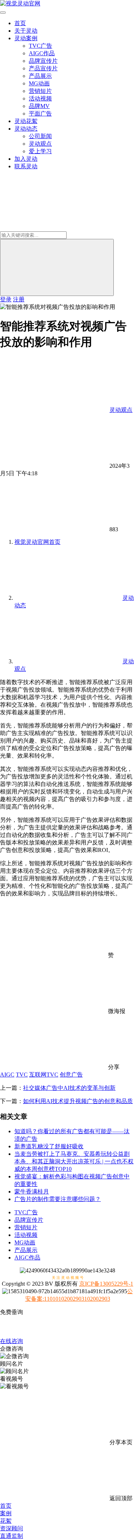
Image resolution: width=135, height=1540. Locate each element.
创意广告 (71, 1075)
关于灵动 (25, 31)
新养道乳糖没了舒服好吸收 (49, 1146)
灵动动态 (25, 129)
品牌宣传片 (43, 61)
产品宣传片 (43, 68)
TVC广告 (40, 46)
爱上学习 (40, 151)
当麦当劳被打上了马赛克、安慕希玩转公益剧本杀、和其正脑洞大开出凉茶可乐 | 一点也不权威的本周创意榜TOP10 (74, 1161)
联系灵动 (25, 166)
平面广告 (40, 113)
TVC (22, 1075)
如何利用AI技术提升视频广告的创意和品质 (78, 1101)
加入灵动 (25, 159)
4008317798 (68, 1327)
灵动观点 (40, 144)
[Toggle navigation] (3, 12)
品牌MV (39, 106)
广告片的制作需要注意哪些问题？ (57, 1199)
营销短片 (40, 91)
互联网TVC (43, 1075)
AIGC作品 (42, 53)
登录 (6, 299)
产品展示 (40, 76)
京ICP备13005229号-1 (106, 1284)
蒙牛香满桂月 (31, 1191)
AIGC (7, 1075)
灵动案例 (25, 38)
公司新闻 (40, 136)
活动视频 (40, 98)
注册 (18, 299)
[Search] (57, 267)
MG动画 (39, 83)
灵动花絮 (25, 121)
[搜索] (54, 228)
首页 (20, 23)
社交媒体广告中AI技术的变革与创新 (69, 1088)
